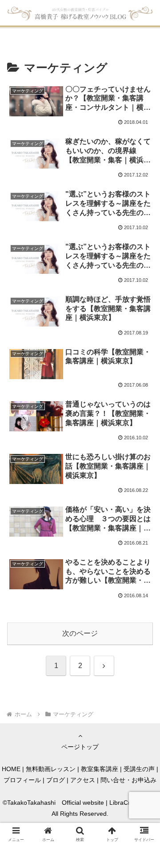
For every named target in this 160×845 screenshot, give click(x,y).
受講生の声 (139, 768)
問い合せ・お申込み (128, 780)
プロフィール (22, 780)
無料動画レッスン (51, 768)
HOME (11, 768)
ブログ (55, 780)
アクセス (82, 780)
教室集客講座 (99, 768)
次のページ (80, 633)
